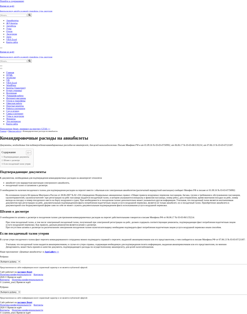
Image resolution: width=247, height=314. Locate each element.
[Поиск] (29, 15)
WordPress (11, 85)
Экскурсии (11, 34)
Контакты (38, 274)
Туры (8, 28)
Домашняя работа (14, 95)
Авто (8, 37)
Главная (10, 72)
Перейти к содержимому (12, 1)
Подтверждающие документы (16, 157)
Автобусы (11, 26)
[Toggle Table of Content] (27, 152)
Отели (9, 31)
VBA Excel (11, 39)
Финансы (11, 119)
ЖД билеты (12, 23)
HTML (9, 75)
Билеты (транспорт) (16, 88)
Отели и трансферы (15, 101)
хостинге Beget (24, 272)
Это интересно (13, 121)
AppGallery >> (51, 252)
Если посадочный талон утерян (17, 164)
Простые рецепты (15, 106)
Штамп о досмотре (12, 160)
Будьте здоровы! (14, 90)
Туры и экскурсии (15, 116)
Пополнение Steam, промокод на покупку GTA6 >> (25, 129)
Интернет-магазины (16, 98)
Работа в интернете (15, 108)
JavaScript (11, 77)
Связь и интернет (14, 113)
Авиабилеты (12, 20)
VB (8, 80)
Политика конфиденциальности (15, 274)
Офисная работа (14, 103)
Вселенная (11, 93)
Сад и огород (12, 111)
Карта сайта (12, 42)
